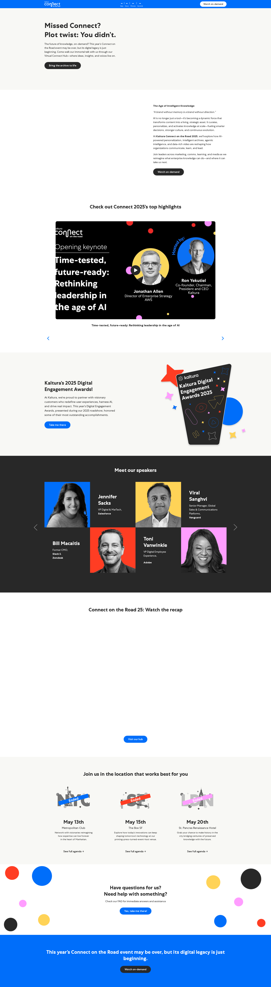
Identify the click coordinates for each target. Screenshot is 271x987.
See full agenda (72, 851)
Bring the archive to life (62, 65)
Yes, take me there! (135, 911)
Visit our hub (135, 739)
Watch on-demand (213, 4)
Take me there (57, 424)
